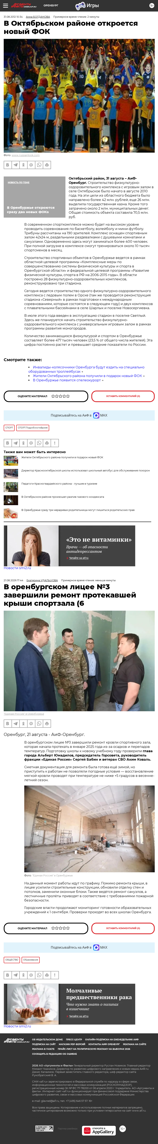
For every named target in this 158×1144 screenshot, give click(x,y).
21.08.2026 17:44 (13, 580)
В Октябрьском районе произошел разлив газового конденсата (62, 496)
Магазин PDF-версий (72, 1044)
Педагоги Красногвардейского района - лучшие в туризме (59, 483)
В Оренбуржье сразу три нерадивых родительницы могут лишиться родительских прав (78, 510)
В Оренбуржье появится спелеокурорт (67, 380)
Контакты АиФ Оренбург (104, 1044)
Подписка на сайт (44, 1044)
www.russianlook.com (26, 155)
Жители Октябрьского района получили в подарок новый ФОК (87, 376)
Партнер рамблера (67, 1128)
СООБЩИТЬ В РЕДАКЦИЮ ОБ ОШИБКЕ (54, 1054)
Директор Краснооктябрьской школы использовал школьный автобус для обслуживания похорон (85, 470)
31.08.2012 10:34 (13, 16)
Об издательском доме (47, 1039)
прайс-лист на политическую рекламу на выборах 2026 (94, 1049)
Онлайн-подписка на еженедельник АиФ (112, 1039)
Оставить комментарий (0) (123, 396)
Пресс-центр (74, 1039)
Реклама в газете (43, 1049)
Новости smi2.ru (17, 568)
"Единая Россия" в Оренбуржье (24, 713)
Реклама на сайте (134, 1044)
